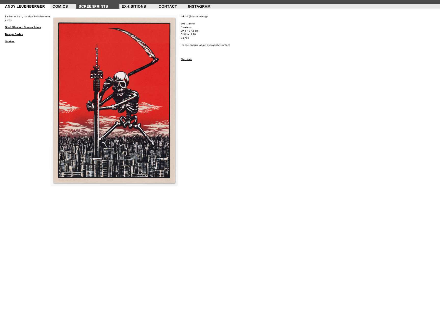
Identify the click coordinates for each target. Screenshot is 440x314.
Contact (225, 45)
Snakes (10, 41)
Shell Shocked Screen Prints (23, 27)
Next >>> (186, 59)
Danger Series (14, 34)
